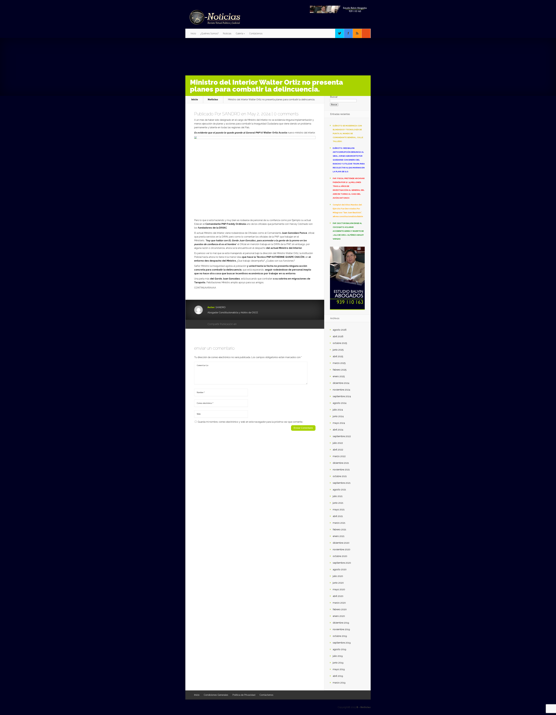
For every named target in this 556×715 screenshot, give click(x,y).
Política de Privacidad (243, 695)
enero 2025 (339, 376)
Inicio (193, 33)
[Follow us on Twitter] (339, 33)
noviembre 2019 (341, 629)
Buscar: (334, 97)
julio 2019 (338, 656)
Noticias (227, 33)
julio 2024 (338, 409)
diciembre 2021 (341, 463)
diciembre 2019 (341, 622)
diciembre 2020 (341, 542)
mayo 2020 (339, 589)
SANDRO (231, 113)
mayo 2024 (339, 423)
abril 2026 (338, 336)
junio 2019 (338, 662)
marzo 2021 (339, 522)
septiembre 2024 (342, 396)
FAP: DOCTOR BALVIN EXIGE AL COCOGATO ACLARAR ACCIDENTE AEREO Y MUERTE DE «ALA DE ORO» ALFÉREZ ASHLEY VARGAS (348, 231)
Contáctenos (256, 33)
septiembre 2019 (342, 642)
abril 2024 (338, 429)
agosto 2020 (339, 569)
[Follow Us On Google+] (366, 33)
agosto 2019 (339, 649)
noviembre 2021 (341, 469)
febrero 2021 (339, 529)
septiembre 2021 (342, 483)
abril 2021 (338, 516)
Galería (240, 33)
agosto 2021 (339, 489)
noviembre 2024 (341, 389)
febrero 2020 (340, 609)
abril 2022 (338, 449)
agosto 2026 (339, 329)
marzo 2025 (339, 363)
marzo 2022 (339, 456)
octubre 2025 (340, 343)
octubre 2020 (340, 556)
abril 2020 (338, 596)
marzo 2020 (339, 602)
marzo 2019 (339, 682)
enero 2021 (338, 536)
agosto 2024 (339, 403)
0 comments (286, 113)
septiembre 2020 (342, 562)
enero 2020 (339, 616)
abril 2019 (338, 676)
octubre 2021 (340, 476)
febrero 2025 (339, 369)
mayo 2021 (339, 509)
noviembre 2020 (341, 549)
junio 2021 (338, 503)
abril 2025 (338, 356)
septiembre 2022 (342, 436)
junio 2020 (338, 582)
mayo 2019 (339, 669)
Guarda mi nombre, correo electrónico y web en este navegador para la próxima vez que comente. (250, 421)
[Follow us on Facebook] (348, 33)
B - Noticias (363, 707)
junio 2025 (338, 349)
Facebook (247, 324)
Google (241, 324)
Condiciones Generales (216, 695)
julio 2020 (338, 576)
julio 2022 (338, 443)
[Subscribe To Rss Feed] (357, 33)
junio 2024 (338, 416)
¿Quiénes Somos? (209, 33)
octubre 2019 (340, 636)
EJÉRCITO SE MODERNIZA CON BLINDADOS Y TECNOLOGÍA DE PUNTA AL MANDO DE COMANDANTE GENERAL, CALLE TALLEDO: (348, 133)
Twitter (252, 324)
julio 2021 (338, 496)
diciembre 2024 (341, 383)
